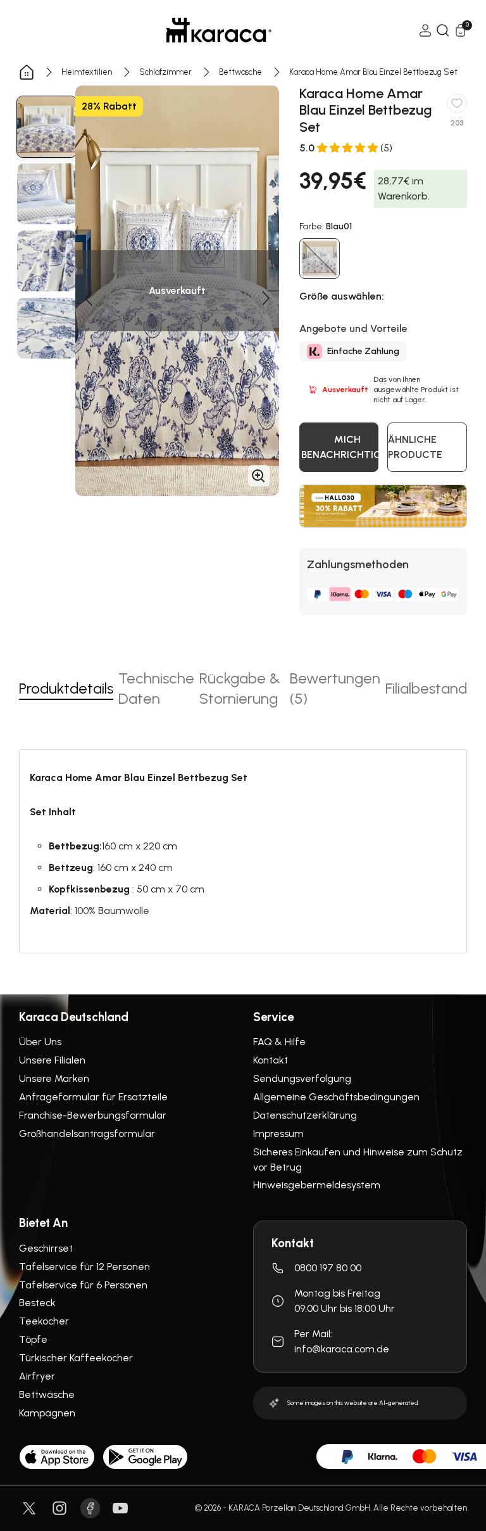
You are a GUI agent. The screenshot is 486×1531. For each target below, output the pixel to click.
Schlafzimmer (165, 72)
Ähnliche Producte (415, 447)
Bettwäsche (240, 72)
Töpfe (33, 1339)
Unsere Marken (54, 1078)
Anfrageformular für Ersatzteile (93, 1097)
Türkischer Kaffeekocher (76, 1358)
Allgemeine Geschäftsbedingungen (336, 1097)
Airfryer (37, 1376)
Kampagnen (47, 1413)
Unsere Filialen (52, 1060)
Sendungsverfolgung (302, 1078)
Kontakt (270, 1060)
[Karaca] (219, 30)
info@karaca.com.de (341, 1349)
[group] (46, 127)
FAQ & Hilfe (279, 1042)
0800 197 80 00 (327, 1268)
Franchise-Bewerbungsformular (92, 1115)
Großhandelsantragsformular (87, 1134)
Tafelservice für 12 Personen (84, 1267)
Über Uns (40, 1042)
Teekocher (44, 1321)
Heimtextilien (86, 72)
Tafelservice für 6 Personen (83, 1285)
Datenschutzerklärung (305, 1115)
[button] (88, 298)
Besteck (37, 1303)
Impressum (278, 1134)
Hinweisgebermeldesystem (316, 1185)
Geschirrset (46, 1248)
